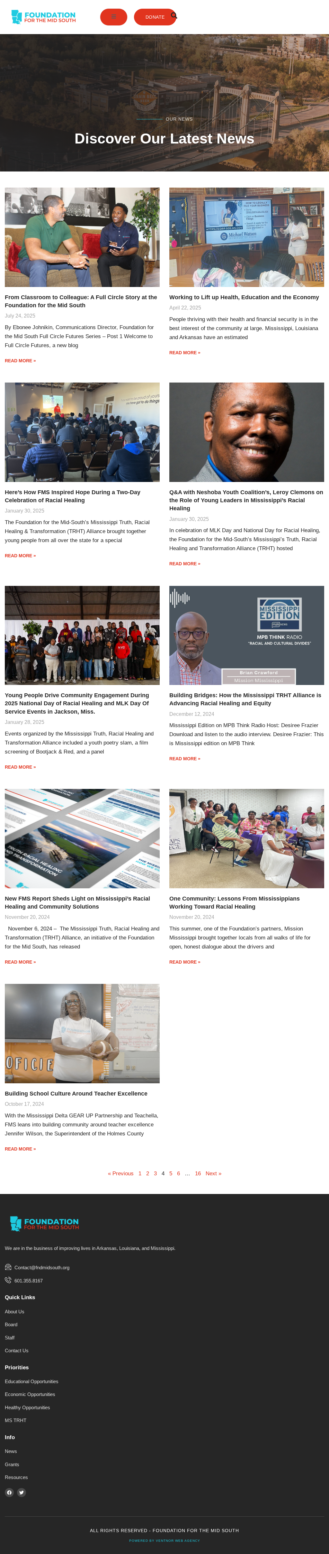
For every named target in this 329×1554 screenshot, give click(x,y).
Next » (213, 1173)
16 (198, 1173)
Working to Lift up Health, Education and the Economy (244, 297)
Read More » (20, 360)
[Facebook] (9, 1492)
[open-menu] (114, 17)
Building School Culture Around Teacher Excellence (76, 1093)
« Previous (121, 1173)
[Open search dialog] (174, 17)
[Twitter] (21, 1492)
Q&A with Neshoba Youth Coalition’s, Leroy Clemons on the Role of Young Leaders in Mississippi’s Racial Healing (246, 500)
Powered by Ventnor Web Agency (164, 1540)
